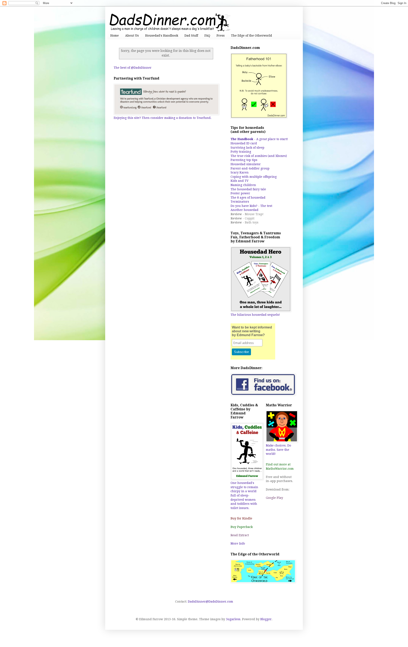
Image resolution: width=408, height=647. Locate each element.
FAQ (207, 35)
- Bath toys (244, 222)
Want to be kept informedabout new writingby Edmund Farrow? (252, 331)
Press (221, 35)
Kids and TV (239, 180)
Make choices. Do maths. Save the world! (278, 449)
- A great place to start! (259, 139)
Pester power (240, 193)
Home (114, 35)
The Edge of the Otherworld (251, 35)
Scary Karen (240, 172)
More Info (238, 543)
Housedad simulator (246, 164)
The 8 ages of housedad (248, 197)
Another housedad (244, 210)
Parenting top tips (244, 160)
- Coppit (242, 218)
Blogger (266, 619)
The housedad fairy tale (248, 189)
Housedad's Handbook (161, 35)
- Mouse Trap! (247, 214)
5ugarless (233, 619)
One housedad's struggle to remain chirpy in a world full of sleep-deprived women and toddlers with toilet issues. (244, 495)
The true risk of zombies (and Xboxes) (259, 156)
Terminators (240, 201)
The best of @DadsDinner (133, 67)
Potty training (241, 151)
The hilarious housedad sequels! (255, 314)
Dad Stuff (191, 35)
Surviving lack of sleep (247, 147)
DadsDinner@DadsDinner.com (210, 601)
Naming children (243, 185)
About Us (132, 35)
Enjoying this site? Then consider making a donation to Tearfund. (162, 117)
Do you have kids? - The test (251, 206)
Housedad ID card (244, 143)
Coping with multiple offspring (254, 176)
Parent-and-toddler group (250, 168)
